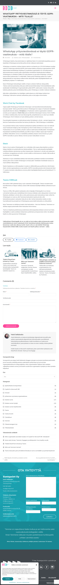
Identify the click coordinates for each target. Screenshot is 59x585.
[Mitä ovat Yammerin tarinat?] (29, 254)
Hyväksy (8, 578)
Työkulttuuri (8, 417)
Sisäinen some (17, 57)
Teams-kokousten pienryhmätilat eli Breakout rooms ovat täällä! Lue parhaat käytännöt (30, 450)
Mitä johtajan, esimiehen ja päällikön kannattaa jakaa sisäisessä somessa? (47, 261)
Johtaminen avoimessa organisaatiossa (16, 396)
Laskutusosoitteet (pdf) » (10, 516)
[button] (36, 565)
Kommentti (6, 304)
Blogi (9, 18)
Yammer (7, 420)
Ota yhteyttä (52, 577)
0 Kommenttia (36, 57)
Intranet (7, 392)
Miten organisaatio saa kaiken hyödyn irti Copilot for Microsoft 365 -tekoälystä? (27, 436)
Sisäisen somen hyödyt (11, 403)
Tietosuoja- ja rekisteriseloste (23, 582)
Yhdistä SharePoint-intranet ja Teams (15, 443)
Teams (7, 410)
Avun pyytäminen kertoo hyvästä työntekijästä (42, 459)
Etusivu (5, 18)
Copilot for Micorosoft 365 (12, 389)
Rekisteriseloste (51, 583)
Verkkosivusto (7, 298)
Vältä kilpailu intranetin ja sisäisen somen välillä (15, 459)
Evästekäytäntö (12, 582)
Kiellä (19, 578)
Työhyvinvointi (9, 413)
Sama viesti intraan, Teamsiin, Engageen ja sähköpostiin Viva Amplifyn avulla (26, 440)
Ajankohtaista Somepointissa (13, 385)
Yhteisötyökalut (26, 57)
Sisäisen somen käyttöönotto (13, 406)
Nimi (5, 291)
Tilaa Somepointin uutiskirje (44, 560)
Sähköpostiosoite (35, 291)
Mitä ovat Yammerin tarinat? (13, 447)
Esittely (43, 577)
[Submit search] (54, 376)
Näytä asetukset (31, 578)
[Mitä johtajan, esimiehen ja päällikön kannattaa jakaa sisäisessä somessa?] (47, 253)
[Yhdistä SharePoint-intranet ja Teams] (11, 253)
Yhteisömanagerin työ (11, 424)
